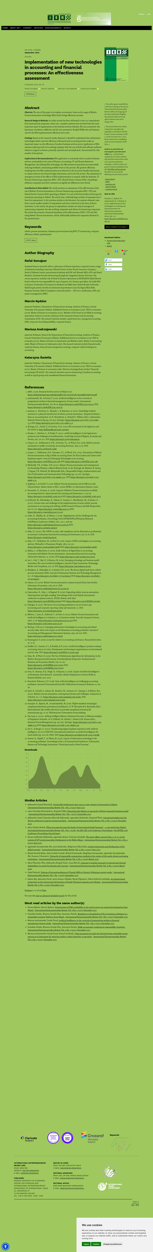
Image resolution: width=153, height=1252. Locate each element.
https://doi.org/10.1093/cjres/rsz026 (64, 439)
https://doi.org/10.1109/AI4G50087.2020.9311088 (79, 735)
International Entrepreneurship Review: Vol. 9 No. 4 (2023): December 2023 (66, 910)
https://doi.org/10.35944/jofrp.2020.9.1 (54, 509)
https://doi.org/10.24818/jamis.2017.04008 (45, 636)
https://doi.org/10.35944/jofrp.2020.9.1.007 (45, 512)
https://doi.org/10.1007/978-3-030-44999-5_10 (46, 477)
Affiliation (30, 94)
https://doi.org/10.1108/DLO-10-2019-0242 (61, 652)
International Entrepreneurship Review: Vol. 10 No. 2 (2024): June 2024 (71, 849)
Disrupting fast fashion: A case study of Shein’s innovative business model (97, 811)
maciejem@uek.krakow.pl (72, 1178)
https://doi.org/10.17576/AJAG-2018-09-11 (45, 496)
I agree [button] (86, 1244)
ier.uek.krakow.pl (31, 1171)
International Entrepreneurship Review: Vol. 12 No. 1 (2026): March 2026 (69, 859)
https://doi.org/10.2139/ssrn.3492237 (42, 527)
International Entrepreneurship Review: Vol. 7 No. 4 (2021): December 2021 (83, 923)
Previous (28, 890)
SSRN (108, 182)
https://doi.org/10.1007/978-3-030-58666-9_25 (60, 725)
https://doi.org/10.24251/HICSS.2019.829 (44, 601)
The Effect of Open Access (116, 169)
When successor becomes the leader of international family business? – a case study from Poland (86, 827)
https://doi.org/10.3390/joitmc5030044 (75, 566)
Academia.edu (110, 184)
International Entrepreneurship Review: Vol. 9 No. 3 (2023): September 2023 (60, 814)
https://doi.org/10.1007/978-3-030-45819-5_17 (54, 423)
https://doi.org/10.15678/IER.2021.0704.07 (76, 404)
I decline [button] (96, 1244)
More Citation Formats (116, 227)
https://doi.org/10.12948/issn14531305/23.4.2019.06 (48, 524)
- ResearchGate (110, 179)
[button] (15, 28)
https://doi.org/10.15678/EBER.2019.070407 (46, 665)
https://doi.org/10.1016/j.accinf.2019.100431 (77, 556)
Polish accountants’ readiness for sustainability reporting (101, 927)
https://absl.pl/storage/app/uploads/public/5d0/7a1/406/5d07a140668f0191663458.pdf (62, 394)
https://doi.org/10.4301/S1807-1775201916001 (52, 576)
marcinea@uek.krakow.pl (72, 1188)
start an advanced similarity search (50, 895)
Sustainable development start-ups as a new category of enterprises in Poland (85, 804)
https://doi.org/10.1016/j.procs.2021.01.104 (55, 620)
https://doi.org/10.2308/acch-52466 (42, 449)
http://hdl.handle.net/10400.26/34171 (54, 429)
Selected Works (111, 187)
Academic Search (111, 189)
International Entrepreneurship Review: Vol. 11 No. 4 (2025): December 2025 (59, 930)
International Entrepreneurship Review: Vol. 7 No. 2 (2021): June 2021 (56, 807)
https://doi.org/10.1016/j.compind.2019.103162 (62, 697)
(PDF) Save (31, 240)
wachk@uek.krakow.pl (70, 1168)
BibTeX (109, 246)
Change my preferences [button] (112, 1244)
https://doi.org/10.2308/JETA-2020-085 (44, 461)
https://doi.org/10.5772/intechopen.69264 (45, 611)
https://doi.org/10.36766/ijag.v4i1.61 (42, 537)
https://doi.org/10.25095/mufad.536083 (44, 547)
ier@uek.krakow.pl (30, 1173)
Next (44, 890)
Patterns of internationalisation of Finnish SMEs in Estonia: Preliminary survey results (76, 872)
